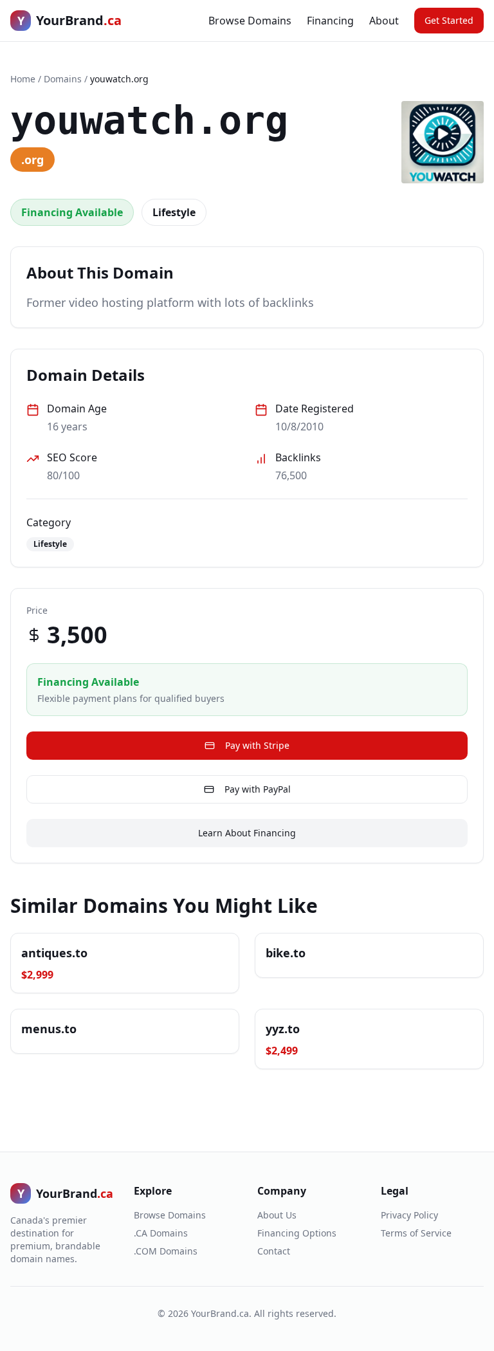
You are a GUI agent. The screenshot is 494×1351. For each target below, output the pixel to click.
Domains (63, 79)
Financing (330, 21)
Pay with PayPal (257, 789)
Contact (273, 1251)
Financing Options (296, 1233)
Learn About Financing (247, 833)
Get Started (449, 20)
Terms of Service (416, 1233)
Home (22, 79)
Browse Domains (249, 21)
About (384, 21)
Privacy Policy (409, 1215)
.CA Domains (161, 1233)
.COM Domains (165, 1251)
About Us (277, 1215)
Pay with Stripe (257, 745)
